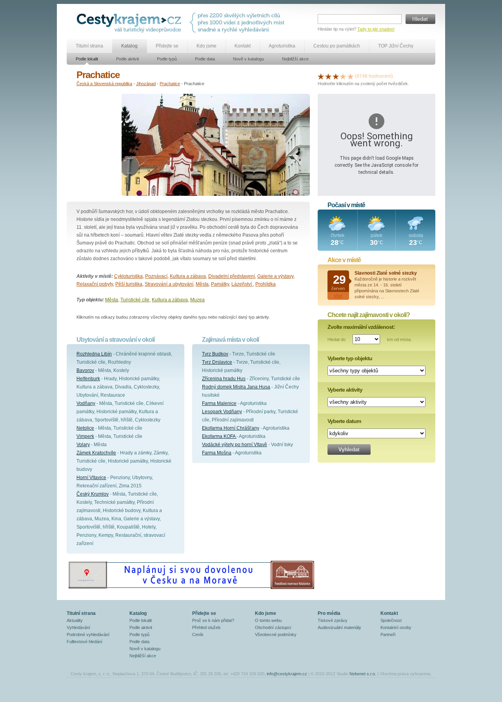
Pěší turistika (128, 284)
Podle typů (167, 59)
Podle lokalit (87, 59)
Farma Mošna (216, 453)
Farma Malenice (219, 403)
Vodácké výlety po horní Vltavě (234, 444)
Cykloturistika (128, 276)
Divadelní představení (231, 276)
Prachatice (170, 83)
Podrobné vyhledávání (88, 634)
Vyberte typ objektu (349, 358)
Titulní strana (89, 46)
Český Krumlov (92, 494)
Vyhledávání (78, 627)
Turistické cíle (134, 300)
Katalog (129, 46)
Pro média (329, 613)
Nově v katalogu (248, 59)
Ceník (198, 634)
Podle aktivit (127, 59)
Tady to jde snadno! (376, 29)
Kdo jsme (206, 46)
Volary (83, 444)
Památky (220, 284)
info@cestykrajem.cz (287, 673)
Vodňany (85, 403)
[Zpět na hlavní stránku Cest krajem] (130, 22)
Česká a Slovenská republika (104, 83)
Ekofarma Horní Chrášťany (230, 428)
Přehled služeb (206, 627)
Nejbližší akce (295, 59)
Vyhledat (349, 449)
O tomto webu (268, 620)
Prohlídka (265, 284)
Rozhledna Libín (94, 354)
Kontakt (243, 46)
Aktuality (75, 620)
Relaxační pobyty (94, 284)
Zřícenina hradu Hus (224, 378)
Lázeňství (242, 284)
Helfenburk (88, 378)
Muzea (197, 300)
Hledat (420, 19)
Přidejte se (167, 46)
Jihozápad (146, 83)
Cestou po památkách (336, 46)
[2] (328, 76)
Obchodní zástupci (273, 627)
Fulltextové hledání (84, 641)
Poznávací (156, 276)
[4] (343, 76)
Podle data (205, 59)
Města (202, 284)
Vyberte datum (344, 421)
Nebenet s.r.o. (362, 673)
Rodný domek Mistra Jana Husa (236, 387)
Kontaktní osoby (395, 627)
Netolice (85, 428)
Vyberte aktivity (344, 390)
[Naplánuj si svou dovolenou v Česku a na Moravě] (191, 588)
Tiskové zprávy (332, 620)
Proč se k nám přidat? (213, 620)
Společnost (391, 620)
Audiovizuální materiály (339, 627)
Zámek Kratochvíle (96, 453)
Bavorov (85, 370)
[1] (321, 76)
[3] (336, 76)
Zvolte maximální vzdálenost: (361, 327)
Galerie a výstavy (275, 276)
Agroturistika (282, 46)
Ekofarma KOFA (219, 436)
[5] (350, 76)
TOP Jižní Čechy (395, 46)
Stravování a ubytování (169, 284)
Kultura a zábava (188, 276)
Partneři (387, 634)
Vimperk (85, 436)
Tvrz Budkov (215, 354)
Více (338, 295)
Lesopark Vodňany (222, 411)
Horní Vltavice (91, 477)
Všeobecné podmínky (275, 634)
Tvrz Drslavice (217, 362)
